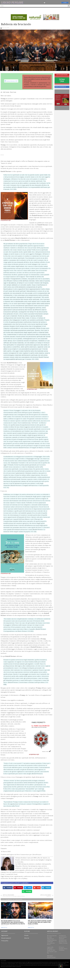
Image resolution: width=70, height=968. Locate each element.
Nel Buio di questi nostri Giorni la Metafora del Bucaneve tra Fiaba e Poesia (39, 922)
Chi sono (26, 935)
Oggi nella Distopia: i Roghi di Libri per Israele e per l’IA (52, 950)
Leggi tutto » (4, 927)
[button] (44, 3)
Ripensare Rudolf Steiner (51, 956)
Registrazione (4, 935)
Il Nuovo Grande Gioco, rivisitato (63, 948)
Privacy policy (4, 940)
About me (26, 938)
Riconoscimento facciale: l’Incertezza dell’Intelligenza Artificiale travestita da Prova (13, 922)
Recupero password (6, 938)
